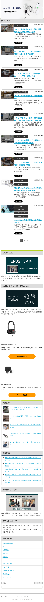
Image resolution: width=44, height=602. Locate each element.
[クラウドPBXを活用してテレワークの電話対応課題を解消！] (7, 164)
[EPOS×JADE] (22, 273)
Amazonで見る (22, 356)
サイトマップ (7, 596)
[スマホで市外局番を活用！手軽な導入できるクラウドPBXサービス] (7, 31)
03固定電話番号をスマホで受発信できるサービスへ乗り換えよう (23, 470)
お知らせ (5, 553)
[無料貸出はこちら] (22, 510)
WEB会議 (6, 550)
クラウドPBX (7, 560)
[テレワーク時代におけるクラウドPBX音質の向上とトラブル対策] (7, 53)
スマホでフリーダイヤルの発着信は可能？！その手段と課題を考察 (23, 482)
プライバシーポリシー (22, 596)
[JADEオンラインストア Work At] (22, 298)
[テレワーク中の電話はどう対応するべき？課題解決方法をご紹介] (7, 142)
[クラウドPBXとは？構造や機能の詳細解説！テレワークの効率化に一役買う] (7, 120)
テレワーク (6, 574)
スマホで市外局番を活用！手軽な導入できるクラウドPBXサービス (23, 459)
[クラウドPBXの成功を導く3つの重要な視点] (7, 98)
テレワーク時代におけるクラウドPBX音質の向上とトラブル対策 (23, 465)
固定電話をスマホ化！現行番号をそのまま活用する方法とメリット (23, 476)
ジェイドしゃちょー (9, 567)
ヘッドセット (7, 577)
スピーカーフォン (8, 570)
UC (3, 546)
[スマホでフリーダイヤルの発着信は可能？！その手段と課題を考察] (7, 76)
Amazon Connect (8, 543)
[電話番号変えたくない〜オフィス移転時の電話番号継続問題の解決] (7, 186)
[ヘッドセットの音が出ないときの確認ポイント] (7, 212)
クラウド (5, 557)
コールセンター (7, 563)
